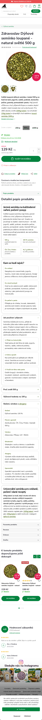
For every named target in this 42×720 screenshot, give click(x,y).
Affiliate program (24, 694)
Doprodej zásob (13, 14)
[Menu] (39, 6)
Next (39, 556)
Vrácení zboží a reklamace (12, 692)
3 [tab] (22, 608)
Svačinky (34, 14)
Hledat (36, 11)
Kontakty (8, 689)
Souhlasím (22, 709)
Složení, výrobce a (14, 404)
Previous (35, 556)
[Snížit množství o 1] (39, 152)
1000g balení (21, 111)
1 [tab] (19, 608)
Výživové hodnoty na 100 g (14, 396)
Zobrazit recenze (14, 633)
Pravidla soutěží (11, 694)
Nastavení (17, 716)
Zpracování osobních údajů (32, 692)
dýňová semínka (9, 516)
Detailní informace (7, 119)
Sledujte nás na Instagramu (22, 665)
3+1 (24, 14)
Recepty (35, 694)
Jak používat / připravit (12, 318)
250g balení (6, 113)
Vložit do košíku (23, 159)
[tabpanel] (10, 583)
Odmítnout (27, 716)
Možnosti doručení (11, 142)
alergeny (22, 404)
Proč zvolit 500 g (10, 389)
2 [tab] (21, 608)
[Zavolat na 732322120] (26, 6)
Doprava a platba (34, 689)
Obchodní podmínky (19, 689)
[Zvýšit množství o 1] (39, 149)
